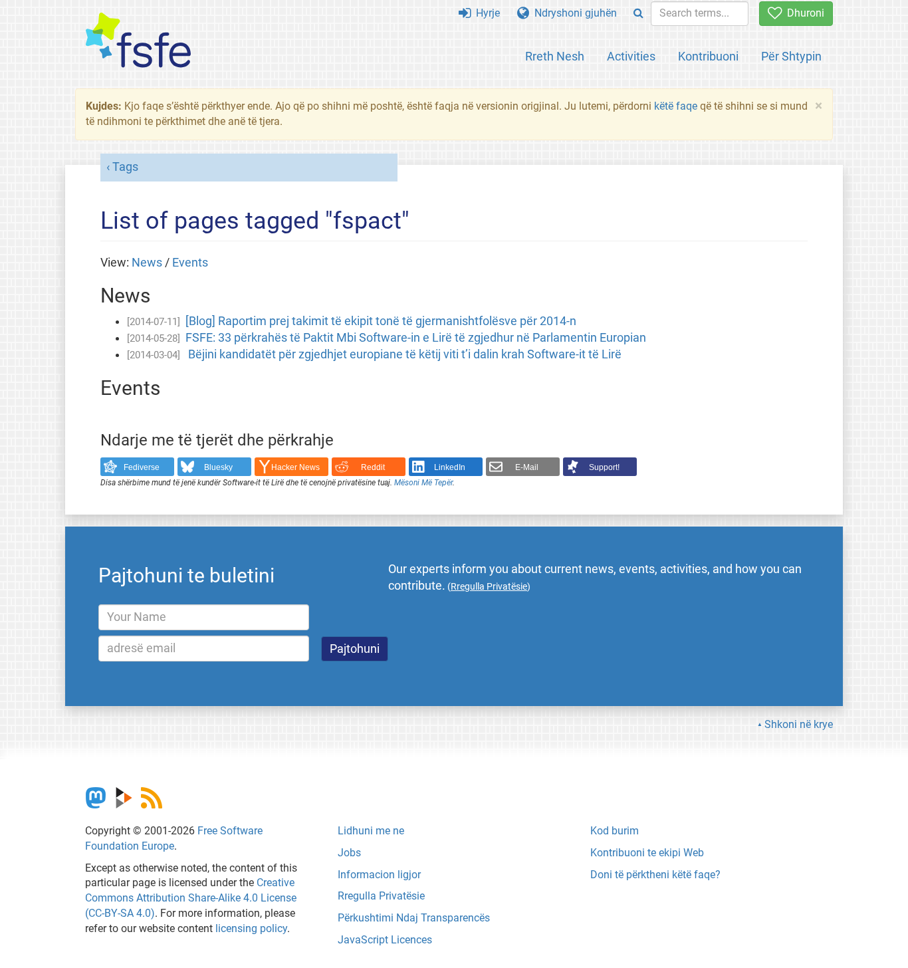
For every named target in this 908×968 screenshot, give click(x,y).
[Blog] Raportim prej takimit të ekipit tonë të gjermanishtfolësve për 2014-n (380, 321)
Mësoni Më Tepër (423, 482)
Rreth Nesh (554, 56)
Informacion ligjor (379, 874)
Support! (604, 467)
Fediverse (142, 467)
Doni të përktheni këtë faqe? (655, 874)
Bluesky (218, 467)
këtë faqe (675, 106)
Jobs (349, 852)
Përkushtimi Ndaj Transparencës (414, 917)
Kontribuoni (708, 56)
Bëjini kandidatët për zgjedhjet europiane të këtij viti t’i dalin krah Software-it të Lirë (403, 354)
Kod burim (614, 830)
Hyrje (485, 13)
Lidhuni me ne (371, 830)
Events (190, 262)
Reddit (373, 467)
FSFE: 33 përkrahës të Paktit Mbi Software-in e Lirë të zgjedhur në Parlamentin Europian (415, 337)
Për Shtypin (791, 56)
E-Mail (526, 467)
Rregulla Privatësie (381, 896)
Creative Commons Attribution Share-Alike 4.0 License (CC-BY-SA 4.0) (190, 897)
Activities (631, 56)
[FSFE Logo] (138, 41)
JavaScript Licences (385, 939)
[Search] (638, 13)
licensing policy (251, 928)
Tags (125, 167)
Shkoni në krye (798, 724)
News (147, 262)
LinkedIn (449, 467)
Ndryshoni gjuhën (573, 13)
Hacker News (295, 467)
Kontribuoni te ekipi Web (647, 852)
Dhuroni (803, 13)
